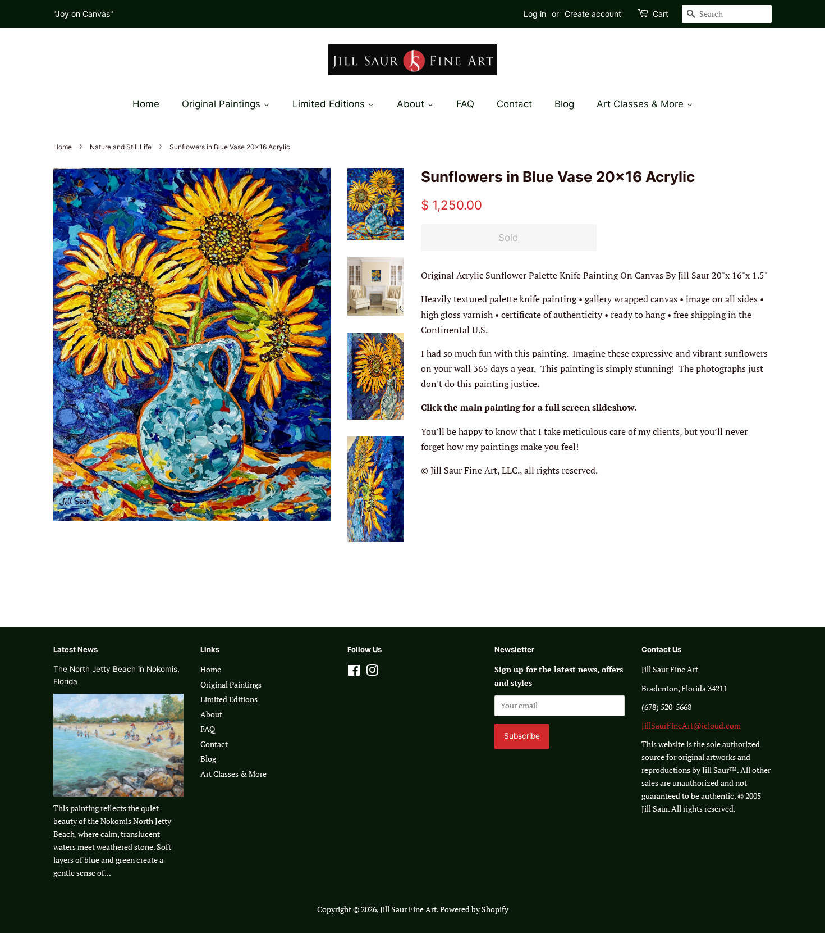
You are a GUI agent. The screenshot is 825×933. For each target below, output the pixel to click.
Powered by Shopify (474, 909)
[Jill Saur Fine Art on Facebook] (353, 672)
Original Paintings (222, 104)
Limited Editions (330, 104)
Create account (593, 14)
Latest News (75, 649)
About (412, 104)
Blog (564, 104)
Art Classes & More (641, 104)
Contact (514, 104)
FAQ (465, 104)
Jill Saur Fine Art (408, 909)
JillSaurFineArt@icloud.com (691, 726)
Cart (660, 14)
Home (145, 104)
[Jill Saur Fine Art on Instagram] (372, 672)
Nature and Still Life (121, 147)
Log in (535, 14)
